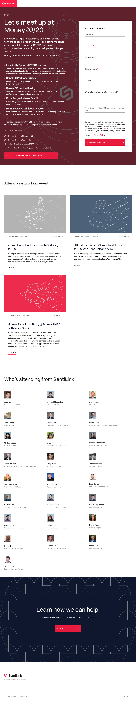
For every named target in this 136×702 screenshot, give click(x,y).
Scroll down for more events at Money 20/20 (24, 155)
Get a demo (61, 628)
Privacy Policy (99, 135)
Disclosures (23, 696)
